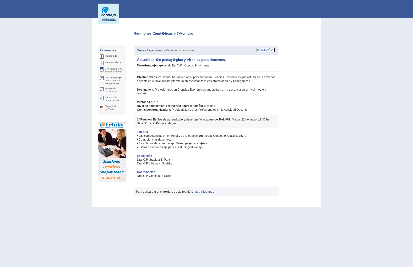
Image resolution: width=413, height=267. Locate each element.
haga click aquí (203, 191)
